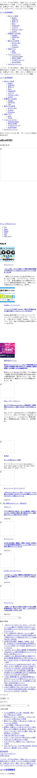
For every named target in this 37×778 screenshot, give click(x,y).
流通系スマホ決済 (10, 99)
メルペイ (11, 93)
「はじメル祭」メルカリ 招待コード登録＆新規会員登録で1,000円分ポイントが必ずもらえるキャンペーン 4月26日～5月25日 (20, 270)
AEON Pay (11, 102)
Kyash (10, 118)
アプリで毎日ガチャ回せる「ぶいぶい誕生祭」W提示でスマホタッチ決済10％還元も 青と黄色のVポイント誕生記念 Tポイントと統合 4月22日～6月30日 (20, 512)
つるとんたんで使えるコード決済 (16, 739)
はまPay (10, 110)
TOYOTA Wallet (13, 122)
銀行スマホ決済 (9, 106)
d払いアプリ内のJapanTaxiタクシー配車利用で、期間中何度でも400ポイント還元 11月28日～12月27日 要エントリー (20, 406)
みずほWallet (12, 127)
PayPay (10, 83)
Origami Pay (12, 91)
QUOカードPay (13, 95)
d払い (10, 89)
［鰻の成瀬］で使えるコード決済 (16, 685)
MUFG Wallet (12, 123)
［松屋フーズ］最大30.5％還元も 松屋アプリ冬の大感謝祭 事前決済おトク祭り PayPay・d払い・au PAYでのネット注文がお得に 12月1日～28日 (20, 608)
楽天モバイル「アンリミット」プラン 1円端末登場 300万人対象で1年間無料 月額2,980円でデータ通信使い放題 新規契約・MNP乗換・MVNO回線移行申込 (20, 366)
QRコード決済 (9, 81)
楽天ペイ (11, 87)
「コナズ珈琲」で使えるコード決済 (16, 725)
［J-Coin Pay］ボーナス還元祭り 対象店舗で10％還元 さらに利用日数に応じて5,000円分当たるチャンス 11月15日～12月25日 (20, 672)
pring (9, 116)
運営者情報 (4, 751)
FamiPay (10, 101)
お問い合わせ (4, 755)
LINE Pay (11, 85)
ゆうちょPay (12, 108)
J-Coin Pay (11, 112)
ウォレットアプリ (10, 120)
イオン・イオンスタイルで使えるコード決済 (20, 737)
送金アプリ (8, 114)
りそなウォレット (14, 125)
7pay (9, 104)
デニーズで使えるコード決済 (12, 460)
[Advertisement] (18, 201)
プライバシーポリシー (8, 753)
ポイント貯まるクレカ (8, 224)
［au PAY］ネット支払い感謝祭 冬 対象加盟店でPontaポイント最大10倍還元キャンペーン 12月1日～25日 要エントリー (20, 576)
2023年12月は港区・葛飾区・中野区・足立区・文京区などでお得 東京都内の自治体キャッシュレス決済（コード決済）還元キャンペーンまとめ (20, 544)
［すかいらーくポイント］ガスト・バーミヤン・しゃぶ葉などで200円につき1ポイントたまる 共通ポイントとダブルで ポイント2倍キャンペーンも (20, 494)
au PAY (10, 97)
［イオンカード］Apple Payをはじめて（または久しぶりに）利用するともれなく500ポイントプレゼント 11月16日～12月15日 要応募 (20, 666)
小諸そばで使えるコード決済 (14, 735)
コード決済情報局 (6, 12)
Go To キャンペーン (11, 129)
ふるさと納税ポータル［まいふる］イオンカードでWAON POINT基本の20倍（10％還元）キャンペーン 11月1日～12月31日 (20, 689)
